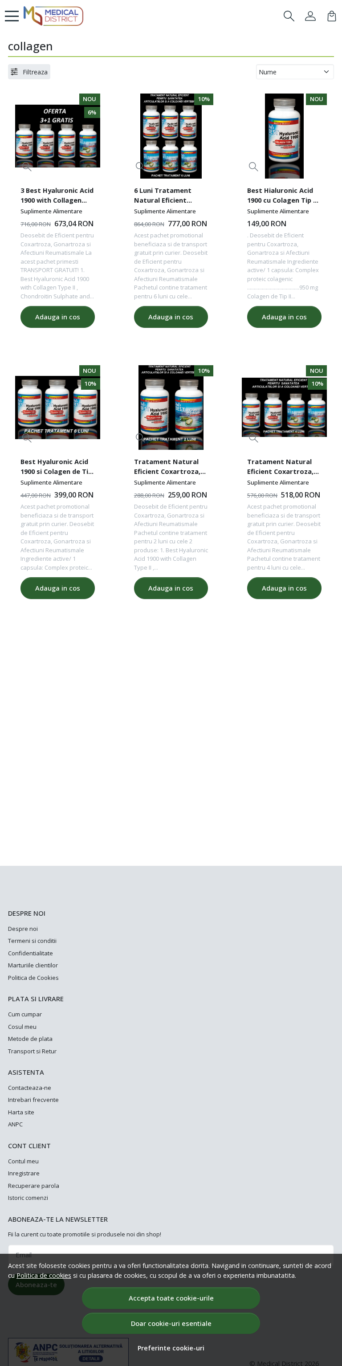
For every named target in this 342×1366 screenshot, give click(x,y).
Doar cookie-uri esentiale (171, 1323)
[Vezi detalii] (27, 166)
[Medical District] (53, 16)
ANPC (15, 1124)
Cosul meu (22, 1027)
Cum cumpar (25, 1014)
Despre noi (23, 929)
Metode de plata (30, 1039)
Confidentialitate (30, 953)
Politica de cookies (43, 1275)
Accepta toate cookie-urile (171, 1297)
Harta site (21, 1112)
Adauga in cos (57, 316)
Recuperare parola (33, 1186)
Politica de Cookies (33, 978)
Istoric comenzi (28, 1198)
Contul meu (23, 1161)
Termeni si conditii (32, 941)
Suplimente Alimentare (51, 211)
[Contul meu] (310, 16)
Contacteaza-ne (29, 1088)
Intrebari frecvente (33, 1100)
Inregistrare (24, 1173)
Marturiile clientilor (33, 965)
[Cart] (331, 16)
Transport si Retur (32, 1051)
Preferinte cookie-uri (171, 1348)
